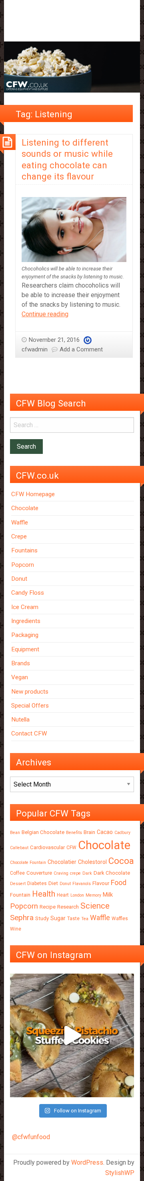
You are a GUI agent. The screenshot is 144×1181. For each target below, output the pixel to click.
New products (29, 691)
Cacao (105, 832)
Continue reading (45, 314)
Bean (15, 832)
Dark (87, 873)
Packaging (24, 635)
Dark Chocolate (112, 873)
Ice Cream (24, 607)
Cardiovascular (47, 847)
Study (42, 918)
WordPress (87, 1162)
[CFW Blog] (72, 66)
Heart (63, 895)
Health (43, 894)
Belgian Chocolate (43, 832)
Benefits (74, 832)
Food (118, 882)
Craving (61, 873)
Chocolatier (62, 862)
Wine (15, 929)
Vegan (19, 677)
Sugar (58, 918)
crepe (75, 873)
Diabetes (37, 883)
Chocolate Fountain (28, 862)
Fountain (20, 895)
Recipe (48, 907)
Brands (20, 663)
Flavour (100, 883)
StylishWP (119, 1173)
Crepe (19, 536)
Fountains (24, 550)
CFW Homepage (33, 494)
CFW (71, 847)
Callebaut (19, 847)
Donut (19, 578)
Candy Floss (27, 592)
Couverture (39, 873)
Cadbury (122, 832)
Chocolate (24, 508)
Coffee (17, 873)
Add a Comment (81, 349)
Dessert (18, 883)
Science (95, 906)
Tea (84, 918)
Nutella (20, 719)
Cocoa (121, 861)
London (77, 895)
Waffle (19, 522)
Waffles (120, 918)
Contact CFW (29, 733)
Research (68, 907)
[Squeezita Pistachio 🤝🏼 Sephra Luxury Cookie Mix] (72, 1035)
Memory (93, 895)
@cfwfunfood (31, 1137)
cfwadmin (35, 349)
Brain (89, 832)
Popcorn (22, 564)
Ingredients (25, 621)
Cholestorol (92, 862)
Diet (53, 883)
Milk (108, 894)
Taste (73, 918)
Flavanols (81, 883)
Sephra (22, 917)
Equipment (25, 649)
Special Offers (30, 705)
